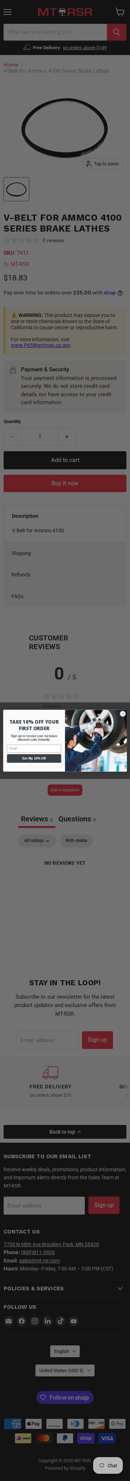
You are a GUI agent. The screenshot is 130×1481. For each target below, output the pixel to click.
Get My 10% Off (34, 758)
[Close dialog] (122, 713)
